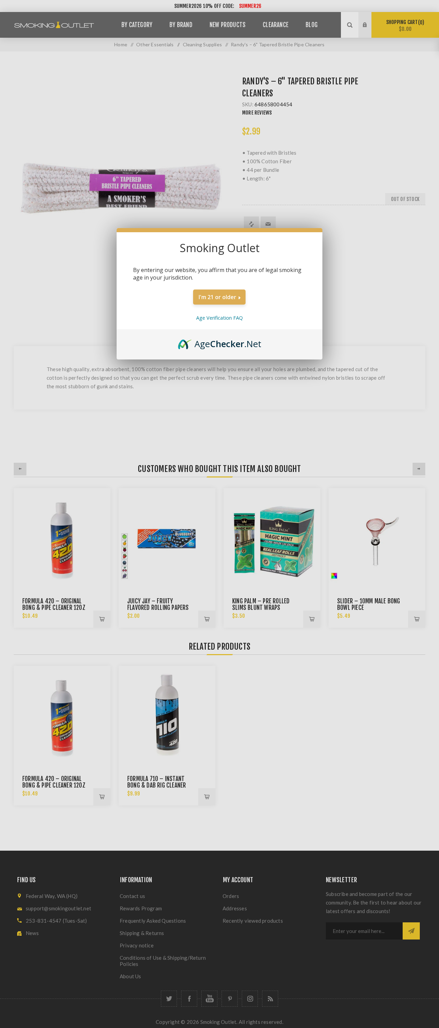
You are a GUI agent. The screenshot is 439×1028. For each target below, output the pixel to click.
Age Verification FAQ (219, 318)
